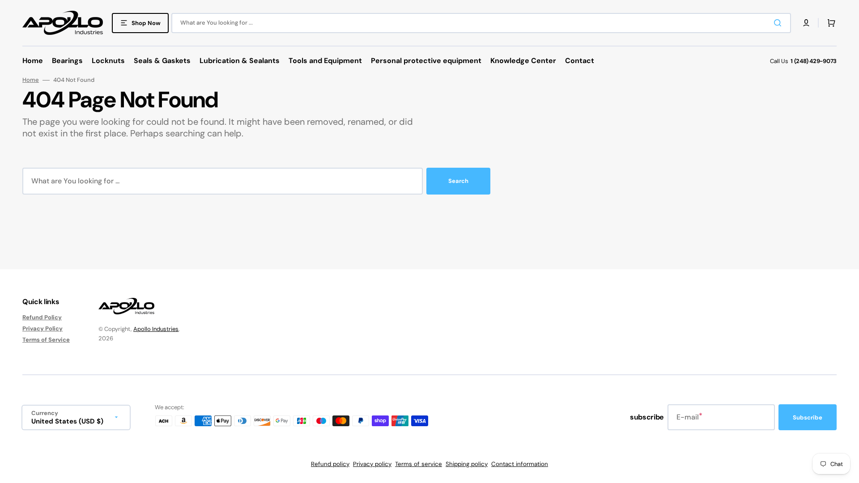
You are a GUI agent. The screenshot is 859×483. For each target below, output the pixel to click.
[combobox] (481, 23)
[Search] (779, 23)
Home (30, 80)
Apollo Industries (156, 329)
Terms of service (418, 464)
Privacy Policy (42, 328)
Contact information (519, 464)
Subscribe (807, 417)
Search (458, 181)
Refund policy (330, 464)
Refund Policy (42, 317)
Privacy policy (372, 464)
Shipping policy (467, 464)
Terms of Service (46, 339)
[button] (806, 23)
